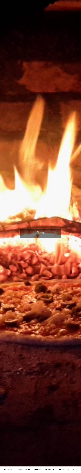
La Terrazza (8, 470)
